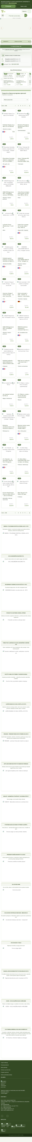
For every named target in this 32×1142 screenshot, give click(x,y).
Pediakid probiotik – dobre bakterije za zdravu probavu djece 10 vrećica (8, 362)
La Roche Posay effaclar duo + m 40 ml (8, 226)
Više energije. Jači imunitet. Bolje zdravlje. (16, 799)
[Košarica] (29, 11)
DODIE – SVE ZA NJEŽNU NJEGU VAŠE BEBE (16, 1001)
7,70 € (11, 341)
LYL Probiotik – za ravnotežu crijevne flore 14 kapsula (8, 460)
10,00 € (27, 439)
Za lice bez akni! (16, 884)
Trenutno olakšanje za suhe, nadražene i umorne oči (16, 643)
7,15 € (12, 205)
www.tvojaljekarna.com (8, 1110)
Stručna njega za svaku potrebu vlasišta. (16, 824)
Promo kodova (18, 49)
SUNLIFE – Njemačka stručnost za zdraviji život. (16, 796)
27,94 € (27, 505)
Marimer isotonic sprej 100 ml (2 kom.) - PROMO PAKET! (24, 427)
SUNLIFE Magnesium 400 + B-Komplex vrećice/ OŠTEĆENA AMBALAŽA (8, 193)
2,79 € (27, 374)
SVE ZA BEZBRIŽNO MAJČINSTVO (16, 556)
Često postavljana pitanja (6, 1074)
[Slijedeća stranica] (29, 106)
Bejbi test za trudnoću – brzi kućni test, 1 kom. (24, 362)
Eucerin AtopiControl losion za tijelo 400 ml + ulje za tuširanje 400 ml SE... (9, 494)
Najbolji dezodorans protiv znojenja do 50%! (15, 971)
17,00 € (27, 238)
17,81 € (27, 205)
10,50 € (27, 473)
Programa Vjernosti (9, 49)
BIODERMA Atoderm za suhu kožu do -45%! (16, 584)
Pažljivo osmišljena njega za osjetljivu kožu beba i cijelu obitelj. (16, 1003)
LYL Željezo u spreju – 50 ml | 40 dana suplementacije (23, 396)
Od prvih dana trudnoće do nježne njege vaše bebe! (16, 559)
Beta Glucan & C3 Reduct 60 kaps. (22, 493)
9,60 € (11, 473)
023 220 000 (15, 64)
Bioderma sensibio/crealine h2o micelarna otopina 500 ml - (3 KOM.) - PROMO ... (9, 427)
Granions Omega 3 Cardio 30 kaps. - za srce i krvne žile (8, 295)
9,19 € (11, 172)
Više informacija (12, 3)
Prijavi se (24, 11)
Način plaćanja (4, 1067)
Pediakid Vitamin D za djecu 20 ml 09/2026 (8, 125)
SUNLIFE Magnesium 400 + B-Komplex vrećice (8, 328)
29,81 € (11, 439)
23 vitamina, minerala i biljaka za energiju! (16, 1029)
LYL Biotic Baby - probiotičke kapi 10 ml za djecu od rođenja (23, 460)
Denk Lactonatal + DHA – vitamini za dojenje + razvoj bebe (24, 295)
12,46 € (11, 273)
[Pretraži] (25, 15)
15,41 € (27, 307)
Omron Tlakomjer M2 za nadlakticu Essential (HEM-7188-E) (23, 160)
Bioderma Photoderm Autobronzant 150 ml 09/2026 (23, 126)
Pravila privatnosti (5, 1065)
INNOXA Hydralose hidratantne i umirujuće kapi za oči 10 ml (23, 328)
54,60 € (26, 172)
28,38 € (11, 505)
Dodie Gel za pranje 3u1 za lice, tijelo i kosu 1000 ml (23, 226)
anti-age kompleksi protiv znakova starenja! (16, 763)
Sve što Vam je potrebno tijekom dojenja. (16, 674)
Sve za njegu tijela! (16, 942)
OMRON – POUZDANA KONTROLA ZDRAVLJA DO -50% (16, 526)
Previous (1, 28)
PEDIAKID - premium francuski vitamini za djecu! (16, 734)
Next (30, 28)
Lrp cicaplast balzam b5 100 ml (8, 395)
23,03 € (26, 273)
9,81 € (27, 341)
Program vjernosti (5, 1072)
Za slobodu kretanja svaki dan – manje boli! (16, 912)
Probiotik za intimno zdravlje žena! (16, 613)
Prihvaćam (8, 6)
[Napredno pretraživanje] (29, 15)
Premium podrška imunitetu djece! (16, 854)
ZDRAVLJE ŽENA (18, 41)
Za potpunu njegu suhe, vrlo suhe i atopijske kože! (16, 587)
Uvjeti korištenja (4, 1062)
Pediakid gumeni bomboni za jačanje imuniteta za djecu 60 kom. (8, 260)
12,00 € (11, 307)
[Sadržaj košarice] (5, 138)
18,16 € (11, 238)
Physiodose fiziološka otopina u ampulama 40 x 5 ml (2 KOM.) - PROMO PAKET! (8, 160)
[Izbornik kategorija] (2, 15)
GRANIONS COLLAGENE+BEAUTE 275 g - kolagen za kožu (23, 260)
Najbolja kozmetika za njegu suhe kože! (16, 945)
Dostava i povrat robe (5, 1069)
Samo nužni (24, 6)
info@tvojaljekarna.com (9, 1108)
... (27, 105)
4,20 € (27, 138)
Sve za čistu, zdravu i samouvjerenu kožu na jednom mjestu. (16, 887)
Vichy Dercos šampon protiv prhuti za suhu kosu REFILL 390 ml (23, 193)
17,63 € (11, 405)
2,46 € (11, 138)
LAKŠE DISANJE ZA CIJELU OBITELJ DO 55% (16, 704)
